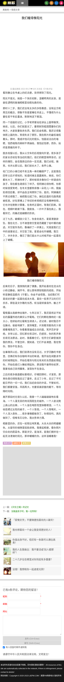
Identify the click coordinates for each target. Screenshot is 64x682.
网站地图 (4, 676)
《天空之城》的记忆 (20, 507)
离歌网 (6, 10)
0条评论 (49, 89)
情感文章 (15, 10)
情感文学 (7, 443)
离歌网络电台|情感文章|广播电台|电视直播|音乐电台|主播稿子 (7, 3)
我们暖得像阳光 (32, 18)
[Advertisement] (32, 53)
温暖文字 (16, 443)
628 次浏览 (37, 89)
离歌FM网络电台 (47, 676)
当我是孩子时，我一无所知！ (24, 511)
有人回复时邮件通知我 (16, 647)
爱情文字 (26, 443)
